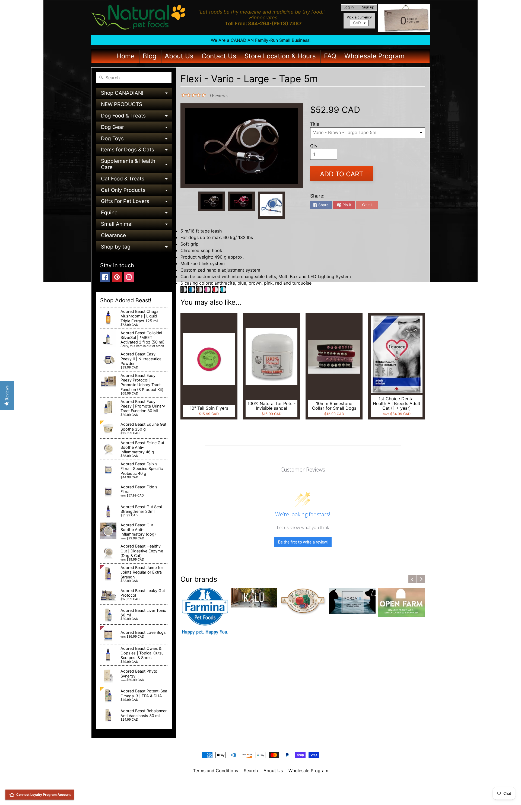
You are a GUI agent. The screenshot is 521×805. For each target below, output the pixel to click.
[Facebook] (105, 277)
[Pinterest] (117, 277)
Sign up (368, 7)
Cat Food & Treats (136, 180)
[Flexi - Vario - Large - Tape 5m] (211, 201)
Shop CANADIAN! (136, 94)
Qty (313, 145)
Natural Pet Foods (259, 785)
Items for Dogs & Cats (136, 151)
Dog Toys (136, 139)
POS (240, 794)
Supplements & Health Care (136, 164)
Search (251, 770)
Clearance (113, 235)
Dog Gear (136, 128)
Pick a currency (359, 17)
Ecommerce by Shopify (267, 794)
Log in (349, 7)
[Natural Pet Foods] (138, 17)
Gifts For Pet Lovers (136, 202)
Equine (136, 213)
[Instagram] (129, 277)
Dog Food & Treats (136, 117)
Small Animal (136, 225)
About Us (179, 56)
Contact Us (219, 56)
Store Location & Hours (280, 56)
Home (125, 56)
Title (314, 124)
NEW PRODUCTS (121, 104)
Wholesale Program (374, 56)
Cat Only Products (136, 191)
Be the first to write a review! (303, 542)
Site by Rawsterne (260, 789)
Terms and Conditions (215, 770)
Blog (150, 56)
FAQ (330, 56)
